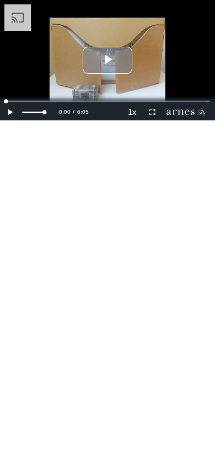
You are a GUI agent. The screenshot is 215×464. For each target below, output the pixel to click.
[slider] (33, 112)
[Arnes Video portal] (188, 112)
